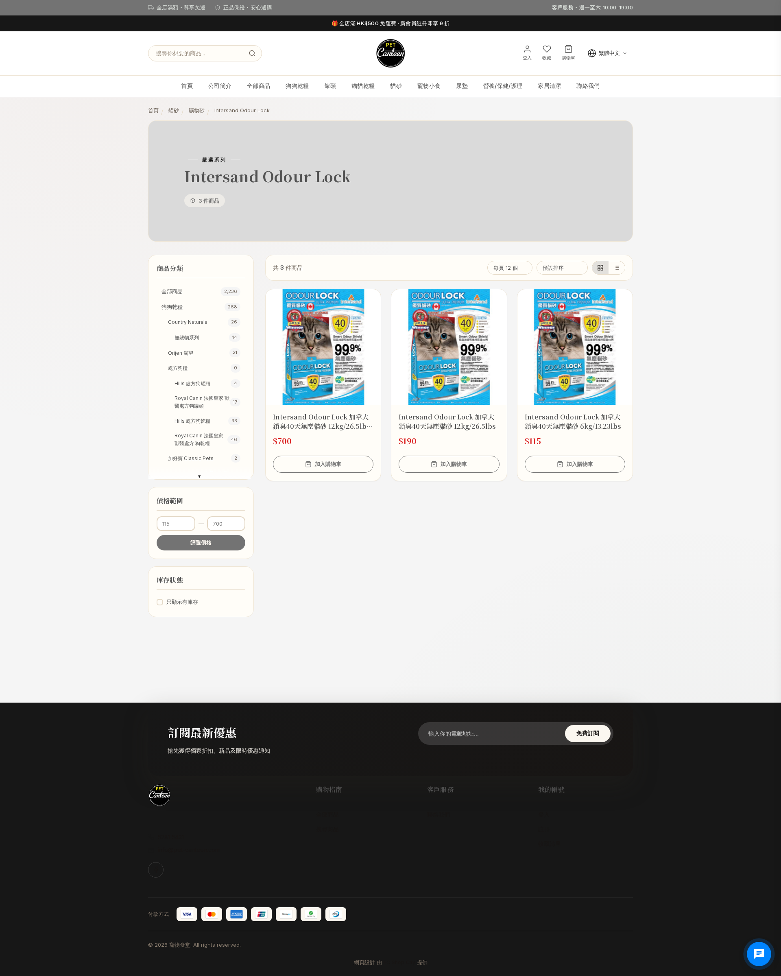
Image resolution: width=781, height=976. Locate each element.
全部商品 (258, 85)
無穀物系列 (206, 337)
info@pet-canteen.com (189, 849)
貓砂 (396, 85)
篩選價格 (201, 542)
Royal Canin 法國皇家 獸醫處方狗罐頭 (206, 402)
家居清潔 (549, 85)
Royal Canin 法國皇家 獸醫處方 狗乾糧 (206, 439)
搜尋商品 (327, 828)
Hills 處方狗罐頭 (206, 383)
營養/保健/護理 (502, 85)
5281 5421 (171, 837)
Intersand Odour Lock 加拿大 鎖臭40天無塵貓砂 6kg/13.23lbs (573, 421)
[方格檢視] (600, 267)
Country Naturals (202, 322)
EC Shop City (399, 962)
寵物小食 (429, 85)
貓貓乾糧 (363, 85)
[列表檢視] (617, 267)
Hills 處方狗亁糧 (206, 421)
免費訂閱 (587, 733)
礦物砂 (197, 110)
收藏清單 (549, 843)
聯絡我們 (588, 85)
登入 (544, 814)
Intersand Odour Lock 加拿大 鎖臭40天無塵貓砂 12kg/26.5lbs (447, 421)
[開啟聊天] (759, 954)
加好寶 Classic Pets (202, 458)
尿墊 (462, 85)
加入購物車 (328, 464)
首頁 (187, 85)
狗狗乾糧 (297, 85)
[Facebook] (156, 870)
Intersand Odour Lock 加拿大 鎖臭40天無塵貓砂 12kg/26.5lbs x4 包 (321, 421)
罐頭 (330, 85)
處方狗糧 (202, 368)
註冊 (544, 828)
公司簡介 (219, 85)
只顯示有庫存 (182, 601)
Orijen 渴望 (202, 352)
